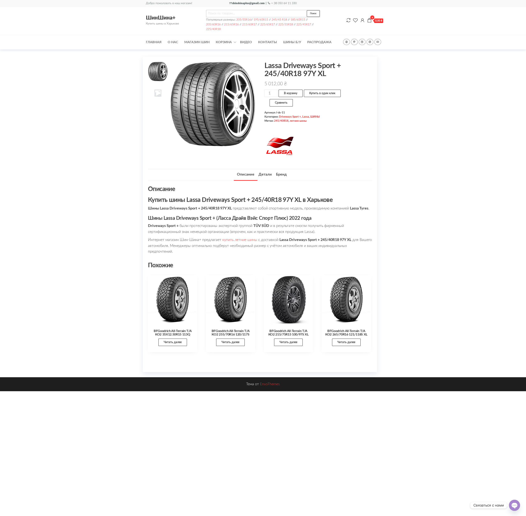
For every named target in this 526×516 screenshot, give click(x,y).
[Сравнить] (348, 20)
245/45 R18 (279, 19)
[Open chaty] (514, 505)
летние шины (298, 121)
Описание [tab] (245, 174)
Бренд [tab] (281, 174)
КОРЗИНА (224, 42)
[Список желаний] (355, 20)
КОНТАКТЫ (267, 42)
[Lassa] (279, 146)
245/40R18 (281, 121)
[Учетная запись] (362, 20)
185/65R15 (298, 19)
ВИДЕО (246, 42)
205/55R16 (243, 19)
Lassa (305, 117)
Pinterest (354, 42)
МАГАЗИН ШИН (197, 42)
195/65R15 (261, 19)
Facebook (346, 42)
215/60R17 (249, 24)
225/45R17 (303, 24)
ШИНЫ (315, 117)
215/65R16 (231, 24)
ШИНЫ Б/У (292, 42)
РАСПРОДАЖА (319, 42)
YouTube (377, 42)
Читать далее (173, 342)
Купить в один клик (322, 93)
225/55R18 (285, 24)
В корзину (290, 93)
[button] (250, 107)
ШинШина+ (160, 18)
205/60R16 (213, 24)
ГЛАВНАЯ (153, 42)
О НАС (173, 42)
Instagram (370, 42)
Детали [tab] (265, 174)
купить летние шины (239, 240)
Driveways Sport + (290, 117)
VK (362, 42)
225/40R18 (213, 29)
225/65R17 (267, 24)
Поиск (313, 13)
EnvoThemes (270, 384)
